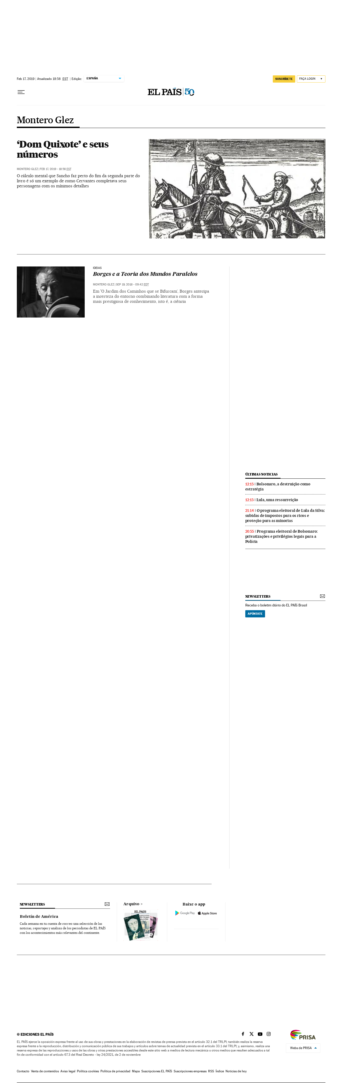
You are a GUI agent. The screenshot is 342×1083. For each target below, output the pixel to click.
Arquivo (131, 904)
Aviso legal (67, 1071)
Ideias (97, 268)
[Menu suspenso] (21, 92)
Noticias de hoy (236, 1071)
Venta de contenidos (45, 1071)
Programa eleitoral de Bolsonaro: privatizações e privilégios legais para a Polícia (281, 536)
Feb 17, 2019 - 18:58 (55, 169)
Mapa (136, 1071)
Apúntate (255, 614)
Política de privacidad (115, 1071)
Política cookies (88, 1071)
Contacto (23, 1071)
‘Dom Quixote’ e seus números (62, 149)
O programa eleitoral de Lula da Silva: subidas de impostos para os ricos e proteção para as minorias (285, 515)
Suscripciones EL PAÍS (156, 1071)
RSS (211, 1071)
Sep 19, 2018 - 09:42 (132, 284)
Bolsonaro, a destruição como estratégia (277, 487)
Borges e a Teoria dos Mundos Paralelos (145, 274)
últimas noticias (261, 474)
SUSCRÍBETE (284, 79)
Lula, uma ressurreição (277, 499)
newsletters (257, 596)
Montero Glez (45, 120)
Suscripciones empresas (190, 1071)
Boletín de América (39, 917)
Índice (220, 1071)
